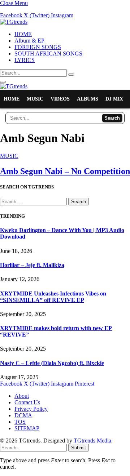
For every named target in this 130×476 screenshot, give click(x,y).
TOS (20, 422)
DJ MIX (114, 99)
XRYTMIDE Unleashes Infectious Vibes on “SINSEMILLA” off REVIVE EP (53, 296)
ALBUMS (87, 99)
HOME (23, 34)
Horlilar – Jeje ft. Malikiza (32, 265)
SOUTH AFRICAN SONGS (48, 53)
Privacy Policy (31, 409)
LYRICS (24, 60)
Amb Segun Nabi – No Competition (65, 171)
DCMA (23, 415)
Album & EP (29, 40)
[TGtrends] (13, 22)
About (21, 396)
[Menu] (3, 82)
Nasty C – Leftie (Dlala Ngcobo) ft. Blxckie (52, 363)
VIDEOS (60, 99)
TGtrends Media (92, 440)
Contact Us (27, 402)
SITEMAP (26, 428)
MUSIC (35, 99)
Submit (78, 447)
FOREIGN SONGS (37, 47)
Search (112, 118)
